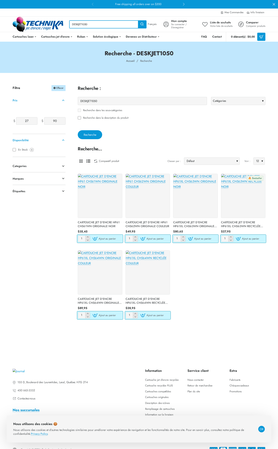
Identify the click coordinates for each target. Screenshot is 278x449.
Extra (233, 371)
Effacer (59, 88)
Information (153, 371)
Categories (19, 166)
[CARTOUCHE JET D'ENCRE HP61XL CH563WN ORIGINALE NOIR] (195, 196)
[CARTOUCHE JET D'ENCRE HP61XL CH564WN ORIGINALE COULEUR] (100, 273)
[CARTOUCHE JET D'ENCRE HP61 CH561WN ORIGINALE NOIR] (100, 196)
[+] (87, 237)
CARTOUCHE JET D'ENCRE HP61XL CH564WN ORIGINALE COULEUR (98, 301)
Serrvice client (198, 371)
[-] (87, 240)
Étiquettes (19, 191)
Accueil (130, 61)
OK (262, 429)
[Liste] (88, 161)
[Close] (273, 4)
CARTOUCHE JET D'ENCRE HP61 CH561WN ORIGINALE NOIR (99, 224)
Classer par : (174, 161)
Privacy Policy (39, 434)
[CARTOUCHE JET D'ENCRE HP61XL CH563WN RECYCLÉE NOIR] (243, 196)
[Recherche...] (142, 24)
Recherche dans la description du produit (105, 118)
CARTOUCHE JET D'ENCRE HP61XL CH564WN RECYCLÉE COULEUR (145, 301)
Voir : (247, 161)
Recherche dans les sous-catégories (102, 110)
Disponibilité (21, 140)
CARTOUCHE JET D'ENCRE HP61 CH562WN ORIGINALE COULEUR (147, 224)
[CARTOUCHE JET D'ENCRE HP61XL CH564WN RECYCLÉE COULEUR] (148, 273)
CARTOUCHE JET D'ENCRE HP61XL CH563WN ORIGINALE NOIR (193, 224)
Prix (15, 100)
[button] (105, 238)
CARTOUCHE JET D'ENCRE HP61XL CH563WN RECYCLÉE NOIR (240, 224)
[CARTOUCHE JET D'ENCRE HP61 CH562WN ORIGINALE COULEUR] (148, 196)
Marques (18, 179)
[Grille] (81, 161)
